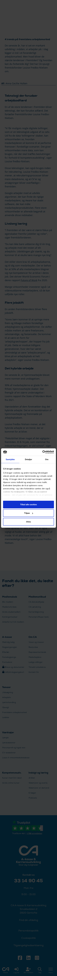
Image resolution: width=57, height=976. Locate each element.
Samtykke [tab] (10, 459)
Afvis (28, 521)
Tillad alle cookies (28, 504)
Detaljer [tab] (28, 459)
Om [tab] (46, 459)
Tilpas (27, 513)
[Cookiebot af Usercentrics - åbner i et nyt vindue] (42, 452)
